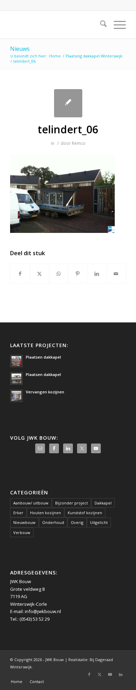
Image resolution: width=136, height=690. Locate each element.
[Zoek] (100, 25)
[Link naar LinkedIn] (120, 674)
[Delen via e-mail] (116, 273)
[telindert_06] (68, 103)
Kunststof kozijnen (85, 512)
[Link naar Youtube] (110, 674)
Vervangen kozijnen (45, 391)
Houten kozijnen (45, 512)
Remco (78, 143)
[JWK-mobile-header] (56, 25)
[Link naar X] (100, 674)
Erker (18, 512)
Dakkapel (103, 502)
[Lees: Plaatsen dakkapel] (16, 361)
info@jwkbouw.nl (43, 611)
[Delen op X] (39, 273)
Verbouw (21, 532)
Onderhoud (53, 522)
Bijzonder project (71, 502)
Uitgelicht (99, 522)
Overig (77, 522)
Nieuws (20, 49)
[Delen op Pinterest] (77, 273)
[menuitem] (100, 25)
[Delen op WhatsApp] (58, 273)
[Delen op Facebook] (20, 273)
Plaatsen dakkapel (43, 357)
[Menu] (116, 25)
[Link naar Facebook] (89, 674)
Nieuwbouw (24, 522)
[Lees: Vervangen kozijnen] (16, 396)
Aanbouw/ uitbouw (30, 502)
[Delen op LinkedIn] (97, 273)
